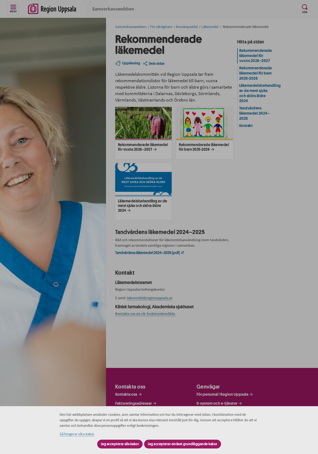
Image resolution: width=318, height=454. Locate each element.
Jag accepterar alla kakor (120, 444)
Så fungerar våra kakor (77, 434)
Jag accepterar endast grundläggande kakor (182, 444)
